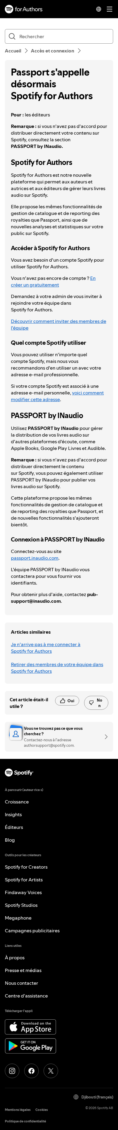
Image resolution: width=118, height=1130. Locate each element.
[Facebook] (31, 1071)
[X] (51, 1071)
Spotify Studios (21, 905)
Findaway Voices (23, 892)
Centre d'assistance (26, 995)
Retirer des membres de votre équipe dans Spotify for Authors (57, 667)
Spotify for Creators (26, 866)
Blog (10, 840)
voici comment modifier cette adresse (57, 396)
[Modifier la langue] (98, 9)
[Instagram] (12, 1071)
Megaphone (18, 917)
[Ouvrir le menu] (109, 9)
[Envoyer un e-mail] (104, 737)
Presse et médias (23, 970)
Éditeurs (14, 827)
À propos (15, 957)
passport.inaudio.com (34, 558)
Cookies (41, 1110)
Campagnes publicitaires (32, 930)
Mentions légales (18, 1110)
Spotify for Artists (24, 879)
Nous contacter (21, 983)
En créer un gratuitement (53, 281)
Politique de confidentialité (25, 1121)
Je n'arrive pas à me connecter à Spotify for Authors (45, 647)
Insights (13, 814)
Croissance (17, 801)
